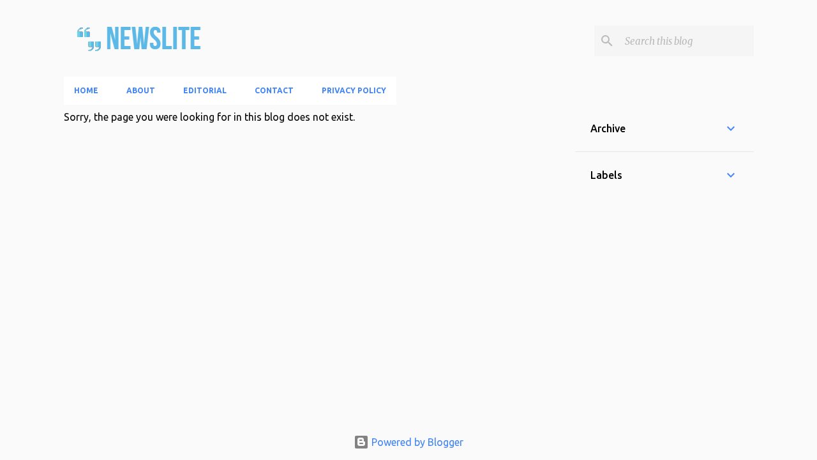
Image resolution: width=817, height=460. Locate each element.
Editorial (205, 90)
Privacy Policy (354, 90)
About (140, 90)
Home (86, 90)
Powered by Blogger (416, 442)
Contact (274, 90)
